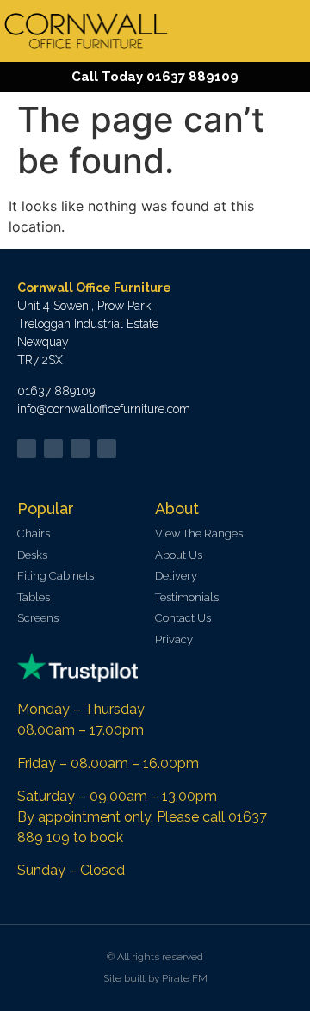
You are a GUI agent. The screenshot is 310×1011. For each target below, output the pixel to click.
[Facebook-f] (53, 448)
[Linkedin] (80, 448)
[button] (292, 31)
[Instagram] (106, 448)
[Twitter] (26, 448)
